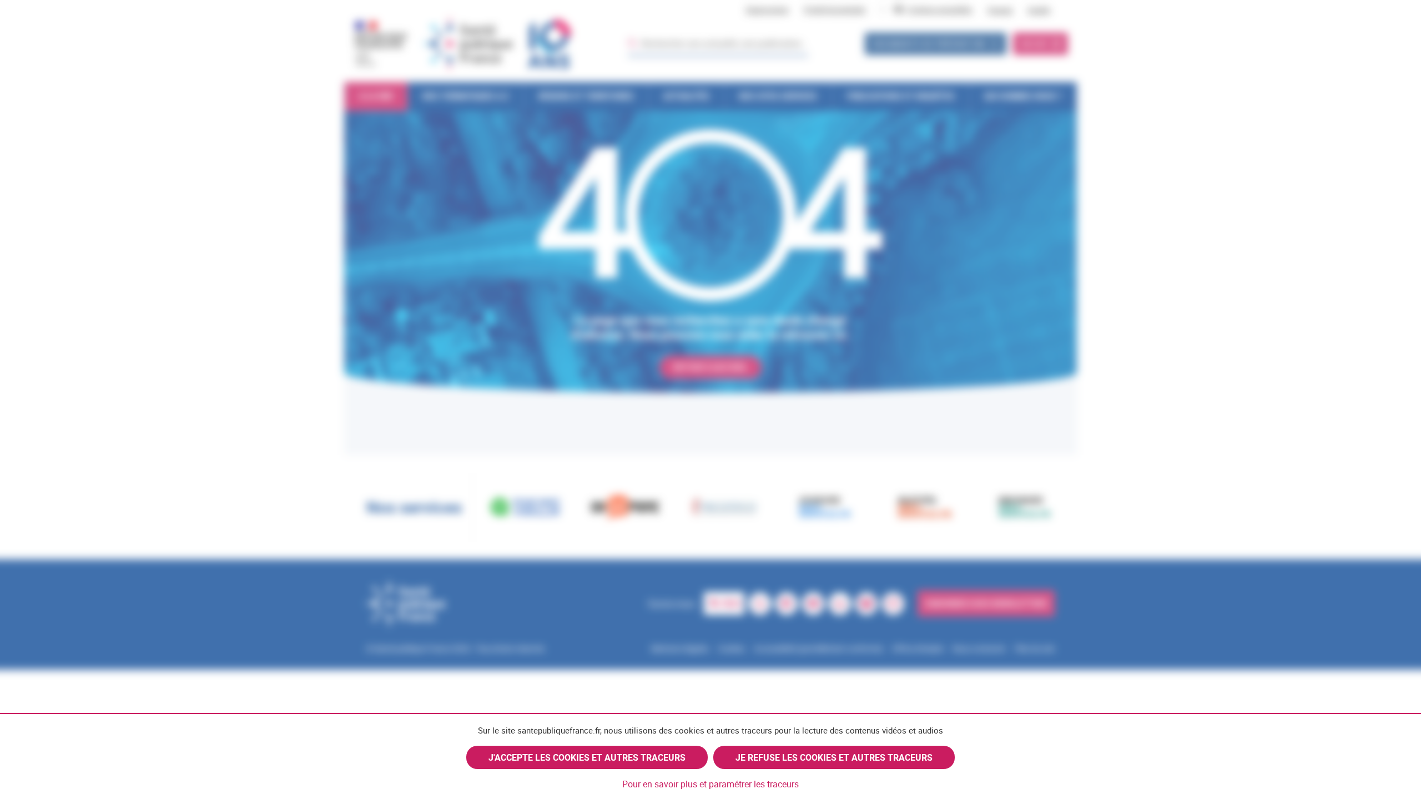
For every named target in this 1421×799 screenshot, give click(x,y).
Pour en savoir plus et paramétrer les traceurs (710, 784)
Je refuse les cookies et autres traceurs (834, 757)
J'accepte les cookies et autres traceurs (587, 757)
